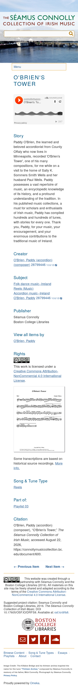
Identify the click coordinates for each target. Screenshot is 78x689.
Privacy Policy (10, 675)
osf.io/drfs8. (61, 612)
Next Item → (55, 566)
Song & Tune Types (41, 653)
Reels (18, 487)
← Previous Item (26, 566)
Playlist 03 (21, 506)
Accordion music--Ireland (32, 293)
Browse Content (14, 653)
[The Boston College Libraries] (39, 624)
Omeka (34, 683)
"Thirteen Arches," (30, 669)
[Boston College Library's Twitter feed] (33, 639)
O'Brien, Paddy (24, 297)
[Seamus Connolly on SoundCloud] (55, 639)
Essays (62, 653)
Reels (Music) (24, 288)
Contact (35, 656)
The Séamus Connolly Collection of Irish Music (39, 21)
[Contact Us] (22, 639)
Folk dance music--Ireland (32, 283)
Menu (17, 67)
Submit (71, 34)
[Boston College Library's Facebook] (44, 639)
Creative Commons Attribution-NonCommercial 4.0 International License (37, 376)
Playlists (9, 656)
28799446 (38, 264)
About (22, 656)
